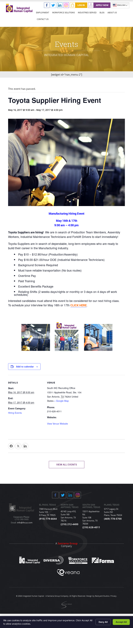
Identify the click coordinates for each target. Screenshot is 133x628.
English (121, 5)
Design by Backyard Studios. (98, 596)
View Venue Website (57, 423)
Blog (102, 12)
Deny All (103, 622)
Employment (42, 12)
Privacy (113, 596)
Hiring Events (15, 412)
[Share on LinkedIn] (25, 446)
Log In (81, 5)
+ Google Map (61, 400)
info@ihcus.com (24, 522)
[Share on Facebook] (11, 446)
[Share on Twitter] (18, 446)
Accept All (121, 622)
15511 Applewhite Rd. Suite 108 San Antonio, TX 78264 (90, 517)
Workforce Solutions (63, 12)
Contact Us (42, 19)
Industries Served (87, 12)
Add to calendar (25, 366)
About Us (112, 12)
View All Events (66, 464)
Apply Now (102, 5)
